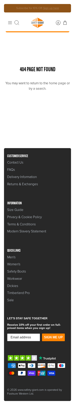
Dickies (12, 285)
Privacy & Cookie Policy (24, 217)
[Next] (65, 8)
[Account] (56, 22)
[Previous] (10, 8)
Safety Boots (16, 271)
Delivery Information (22, 176)
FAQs (11, 169)
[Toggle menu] (10, 22)
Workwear (14, 278)
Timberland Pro (18, 292)
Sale (10, 300)
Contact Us (15, 162)
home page (57, 83)
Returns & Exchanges (22, 184)
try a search (37, 88)
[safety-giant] (38, 22)
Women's (13, 264)
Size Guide (15, 209)
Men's (11, 257)
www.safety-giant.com (31, 390)
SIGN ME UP (53, 337)
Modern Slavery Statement (26, 231)
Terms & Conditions (21, 224)
